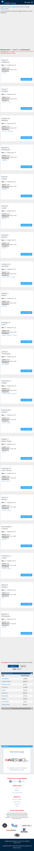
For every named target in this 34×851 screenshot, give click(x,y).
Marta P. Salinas (4, 586)
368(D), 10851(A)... (6, 481)
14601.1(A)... (5, 189)
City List (17, 788)
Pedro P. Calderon (5, 61)
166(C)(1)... (4, 218)
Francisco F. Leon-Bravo (6, 469)
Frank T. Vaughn (4, 90)
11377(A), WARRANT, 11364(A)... (9, 393)
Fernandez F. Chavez (6, 528)
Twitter (23, 781)
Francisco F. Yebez (6, 382)
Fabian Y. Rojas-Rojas (6, 440)
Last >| (23, 666)
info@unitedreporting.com (11, 841)
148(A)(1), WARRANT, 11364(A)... (9, 335)
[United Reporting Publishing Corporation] (4, 825)
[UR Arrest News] (24, 830)
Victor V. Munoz (4, 498)
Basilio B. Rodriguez (5, 148)
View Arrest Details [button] (26, 79)
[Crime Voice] (17, 834)
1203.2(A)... (4, 72)
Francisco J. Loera (6, 557)
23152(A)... (4, 452)
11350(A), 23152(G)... (7, 568)
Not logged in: (5, 662)
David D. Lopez (5, 207)
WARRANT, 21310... (6, 102)
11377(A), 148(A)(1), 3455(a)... (9, 277)
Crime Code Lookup (17, 792)
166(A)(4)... (4, 626)
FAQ (17, 806)
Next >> (13, 666)
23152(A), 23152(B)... (7, 422)
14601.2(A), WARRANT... (8, 131)
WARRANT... (5, 160)
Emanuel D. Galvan (6, 411)
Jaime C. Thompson (6, 353)
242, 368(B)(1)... (5, 364)
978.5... (3, 597)
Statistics (17, 790)
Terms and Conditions (24, 841)
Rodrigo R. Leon (5, 323)
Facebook (14, 781)
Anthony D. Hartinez (6, 265)
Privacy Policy (17, 801)
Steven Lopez (4, 178)
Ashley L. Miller (5, 294)
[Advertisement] (17, 31)
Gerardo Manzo (5, 236)
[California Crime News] (11, 830)
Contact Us (17, 804)
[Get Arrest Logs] (27, 825)
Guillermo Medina (5, 119)
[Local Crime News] (14, 825)
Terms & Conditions (17, 799)
